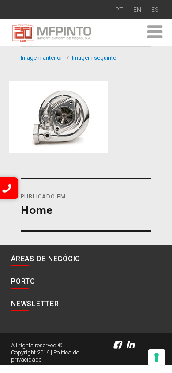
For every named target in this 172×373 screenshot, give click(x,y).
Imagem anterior (41, 57)
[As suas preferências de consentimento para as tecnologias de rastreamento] (156, 357)
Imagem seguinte (94, 57)
